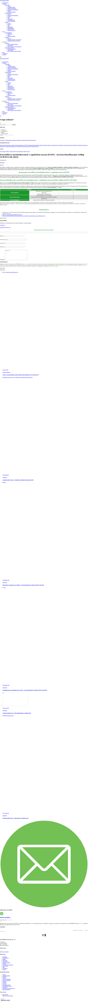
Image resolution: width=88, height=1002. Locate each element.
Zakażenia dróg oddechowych (9, 988)
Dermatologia (31, 145)
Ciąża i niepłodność (7, 979)
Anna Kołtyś (2, 162)
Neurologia (85, 145)
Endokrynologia (47, 145)
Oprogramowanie (11, 20)
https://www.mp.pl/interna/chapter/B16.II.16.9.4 (12, 214)
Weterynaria (24, 146)
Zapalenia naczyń (35, 146)
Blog (4, 52)
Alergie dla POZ (3, 145)
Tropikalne (19, 146)
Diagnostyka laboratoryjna (27, 140)
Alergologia (2, 140)
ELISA (9, 16)
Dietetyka (42, 145)
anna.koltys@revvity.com (5, 227)
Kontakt (4, 54)
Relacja (21, 151)
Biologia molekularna (17, 140)
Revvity (9, 38)
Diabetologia (36, 145)
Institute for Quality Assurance (14, 40)
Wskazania (7, 5)
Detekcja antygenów (12, 8)
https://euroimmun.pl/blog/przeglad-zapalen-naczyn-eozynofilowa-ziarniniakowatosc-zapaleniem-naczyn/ (24, 215)
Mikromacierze (11, 28)
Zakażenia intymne (6, 989)
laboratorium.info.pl (12, 48)
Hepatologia (69, 145)
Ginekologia (60, 145)
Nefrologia (80, 145)
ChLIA (9, 14)
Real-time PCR (11, 29)
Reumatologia (12, 146)
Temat (1, 246)
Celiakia (13, 145)
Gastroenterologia (54, 145)
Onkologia (2, 146)
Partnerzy (7, 37)
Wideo (24, 151)
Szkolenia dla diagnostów (13, 44)
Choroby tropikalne (7, 980)
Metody (6, 22)
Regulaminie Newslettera (78, 930)
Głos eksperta (3, 151)
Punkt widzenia (16, 151)
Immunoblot (10, 18)
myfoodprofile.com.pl (7, 986)
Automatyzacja (8, 13)
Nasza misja (5, 961)
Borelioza (9, 145)
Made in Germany (9, 151)
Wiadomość (2, 259)
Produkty (4, 3)
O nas (4, 31)
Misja (9, 35)
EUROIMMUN (8, 32)
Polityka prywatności (4, 951)
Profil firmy (10, 33)
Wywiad (28, 151)
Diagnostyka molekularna (13, 9)
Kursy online (10, 45)
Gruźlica (65, 145)
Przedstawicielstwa (11, 36)
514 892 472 (2, 225)
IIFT (9, 17)
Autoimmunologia (11, 7)
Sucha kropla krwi (11, 21)
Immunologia (75, 145)
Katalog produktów (12, 12)
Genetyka (5, 982)
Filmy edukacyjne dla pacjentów (14, 51)
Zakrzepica (29, 146)
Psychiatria (7, 146)
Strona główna (6, 2)
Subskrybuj (3, 926)
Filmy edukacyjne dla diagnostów (14, 46)
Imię (1, 235)
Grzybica (4, 983)
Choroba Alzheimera (19, 145)
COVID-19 (26, 145)
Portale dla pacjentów (9, 47)
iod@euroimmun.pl (62, 265)
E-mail (1, 243)
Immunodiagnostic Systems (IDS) (14, 39)
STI (16, 146)
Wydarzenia (5, 53)
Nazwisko (2, 239)
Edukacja (7, 43)
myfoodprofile (11, 50)
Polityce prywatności (54, 266)
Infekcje (9, 10)
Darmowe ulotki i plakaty (8, 995)
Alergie (9, 6)
